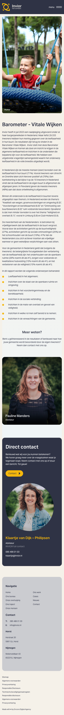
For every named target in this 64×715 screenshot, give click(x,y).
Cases (35, 596)
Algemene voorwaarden (11, 681)
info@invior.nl (13, 625)
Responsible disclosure (11, 695)
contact (31, 345)
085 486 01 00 (14, 621)
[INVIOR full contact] (12, 7)
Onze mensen (11, 608)
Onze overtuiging (13, 600)
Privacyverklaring (9, 684)
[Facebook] (4, 103)
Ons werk (37, 592)
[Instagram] (11, 103)
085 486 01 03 (12, 551)
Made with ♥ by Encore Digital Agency (16, 709)
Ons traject (10, 604)
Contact (12, 473)
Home (7, 109)
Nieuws (36, 600)
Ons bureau (10, 596)
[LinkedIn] (17, 103)
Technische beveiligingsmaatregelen (16, 692)
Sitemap (5, 677)
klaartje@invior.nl (14, 555)
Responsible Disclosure (11, 688)
